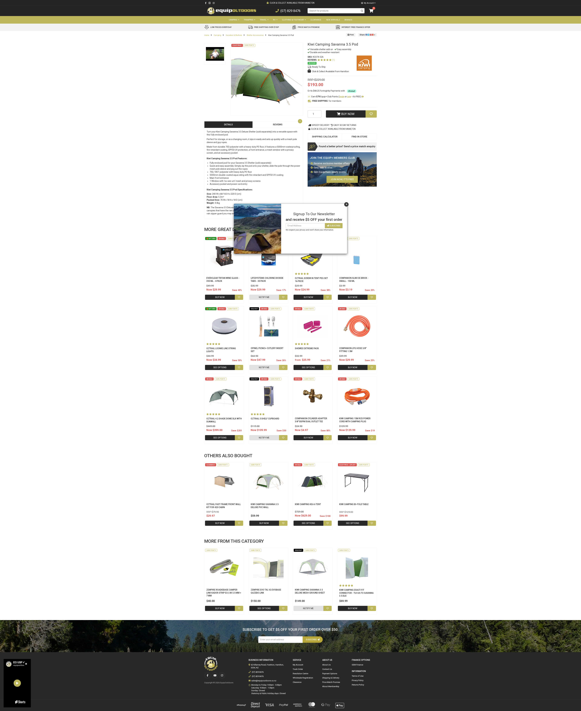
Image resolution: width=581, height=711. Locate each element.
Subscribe (335, 225)
